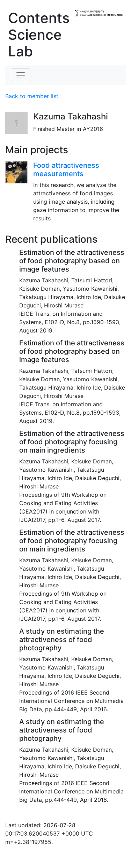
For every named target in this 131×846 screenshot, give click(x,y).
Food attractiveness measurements (66, 169)
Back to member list (31, 96)
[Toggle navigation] (20, 75)
